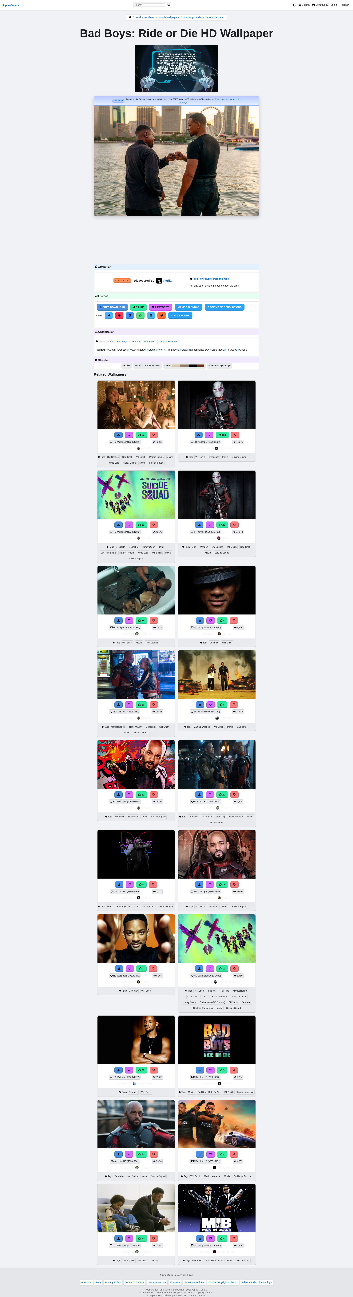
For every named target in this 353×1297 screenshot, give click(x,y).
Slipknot (212, 991)
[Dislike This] (234, 1154)
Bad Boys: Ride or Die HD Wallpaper (204, 17)
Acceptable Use (157, 1282)
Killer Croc (192, 996)
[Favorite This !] (210, 1154)
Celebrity (214, 643)
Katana (204, 996)
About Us (86, 1282)
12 (223, 968)
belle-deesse (226, 981)
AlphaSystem (145, 1083)
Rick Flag (220, 817)
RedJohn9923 (226, 1167)
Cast (183, 349)
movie (110, 341)
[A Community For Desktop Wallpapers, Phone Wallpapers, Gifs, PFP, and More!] (130, 17)
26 (223, 524)
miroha (226, 633)
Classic (242, 349)
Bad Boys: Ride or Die (129, 341)
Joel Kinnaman (108, 553)
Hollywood (231, 349)
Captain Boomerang (203, 1008)
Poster (132, 349)
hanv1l (145, 448)
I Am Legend (172, 349)
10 (142, 1238)
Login (334, 4)
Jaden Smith (128, 1260)
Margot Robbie (156, 457)
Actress (122, 349)
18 (223, 884)
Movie (142, 463)
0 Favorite (161, 307)
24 (142, 1154)
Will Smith (149, 341)
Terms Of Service (134, 1282)
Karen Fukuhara (220, 996)
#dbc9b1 (176, 366)
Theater (142, 349)
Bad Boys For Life (242, 1176)
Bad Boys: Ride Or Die (128, 906)
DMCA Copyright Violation (223, 1282)
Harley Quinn (129, 463)
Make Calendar (189, 307)
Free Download (113, 307)
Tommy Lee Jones (215, 1260)
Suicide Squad (156, 463)
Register (344, 4)
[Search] (168, 5)
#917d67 (184, 366)
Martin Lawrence (167, 341)
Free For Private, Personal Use (211, 278)
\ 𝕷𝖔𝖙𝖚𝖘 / (226, 538)
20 (223, 794)
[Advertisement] (176, 239)
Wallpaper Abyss (145, 17)
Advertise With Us (194, 1282)
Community (321, 4)
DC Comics (113, 457)
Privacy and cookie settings (257, 1282)
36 (142, 524)
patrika (167, 280)
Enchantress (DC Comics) (212, 1002)
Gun (194, 547)
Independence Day (198, 349)
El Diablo (120, 547)
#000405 (193, 366)
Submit (305, 4)
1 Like (139, 307)
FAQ (98, 1282)
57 (142, 435)
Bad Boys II (242, 727)
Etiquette (175, 1282)
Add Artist (122, 280)
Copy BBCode (180, 315)
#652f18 (200, 366)
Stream (112, 349)
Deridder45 (226, 448)
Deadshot (127, 457)
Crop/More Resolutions (225, 307)
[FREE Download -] (200, 1154)
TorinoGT (145, 633)
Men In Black (243, 1260)
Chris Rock (217, 349)
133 (223, 435)
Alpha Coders (11, 5)
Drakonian (226, 717)
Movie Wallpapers (169, 17)
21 (142, 794)
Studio (151, 349)
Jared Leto (114, 463)
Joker (170, 457)
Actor (160, 349)
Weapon (204, 547)
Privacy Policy (113, 1282)
